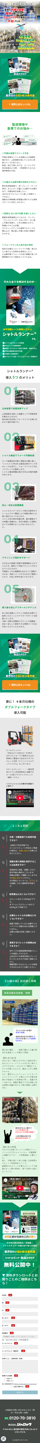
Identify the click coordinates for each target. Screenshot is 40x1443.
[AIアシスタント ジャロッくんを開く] (3, 1438)
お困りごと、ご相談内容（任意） (12, 1358)
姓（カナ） (5, 1318)
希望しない (10, 1381)
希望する (9, 1378)
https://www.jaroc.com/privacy (25, 1384)
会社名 (4, 1295)
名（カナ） (5, 1325)
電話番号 (5, 1333)
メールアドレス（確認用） (10, 1351)
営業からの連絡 (7, 1376)
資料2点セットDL (21, 104)
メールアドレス (7, 1343)
